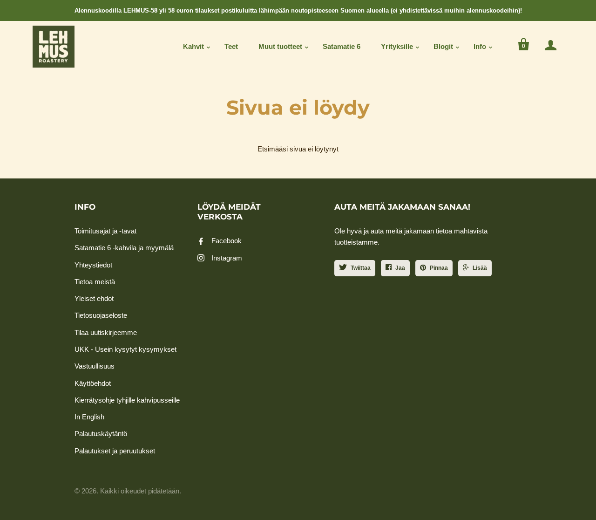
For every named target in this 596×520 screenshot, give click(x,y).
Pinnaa (439, 268)
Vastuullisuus (94, 366)
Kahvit (193, 46)
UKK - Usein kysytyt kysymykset (125, 349)
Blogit (443, 46)
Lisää (480, 268)
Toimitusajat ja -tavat (105, 231)
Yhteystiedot (93, 265)
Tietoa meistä (94, 282)
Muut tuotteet (280, 46)
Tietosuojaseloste (100, 315)
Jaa (400, 268)
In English (89, 417)
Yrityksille (397, 46)
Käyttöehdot (92, 383)
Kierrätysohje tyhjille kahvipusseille (127, 400)
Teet (231, 46)
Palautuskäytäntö (100, 434)
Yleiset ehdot (94, 298)
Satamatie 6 (341, 46)
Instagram (226, 258)
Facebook (226, 241)
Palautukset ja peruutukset (114, 451)
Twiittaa (361, 268)
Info (480, 46)
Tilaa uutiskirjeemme (105, 332)
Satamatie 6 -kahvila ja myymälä (124, 248)
